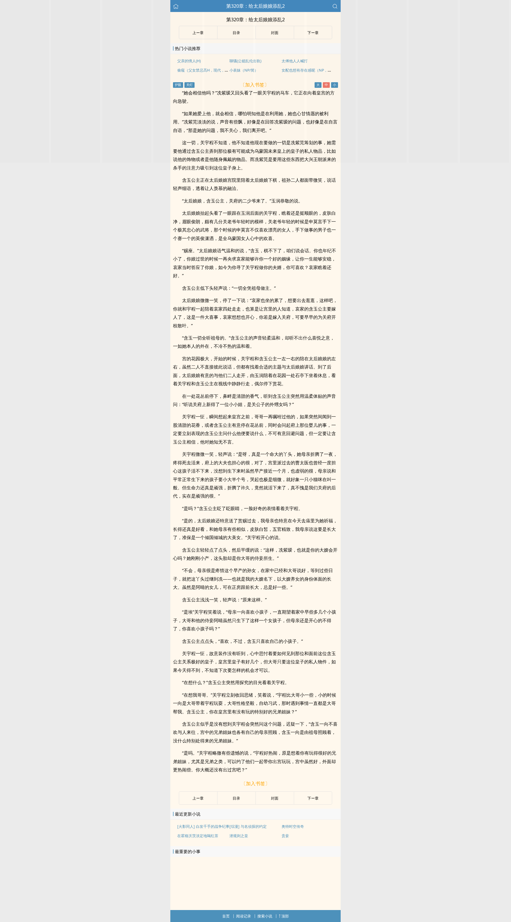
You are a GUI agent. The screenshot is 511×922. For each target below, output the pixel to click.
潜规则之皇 (238, 835)
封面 (274, 798)
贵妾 (285, 835)
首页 (226, 916)
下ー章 (313, 798)
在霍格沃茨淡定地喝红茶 (197, 835)
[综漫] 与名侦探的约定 (248, 826)
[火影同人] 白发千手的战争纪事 (203, 826)
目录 (236, 798)
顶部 (285, 916)
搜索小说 (264, 916)
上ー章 (198, 798)
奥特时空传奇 (293, 826)
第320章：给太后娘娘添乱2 (255, 6)
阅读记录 (243, 916)
